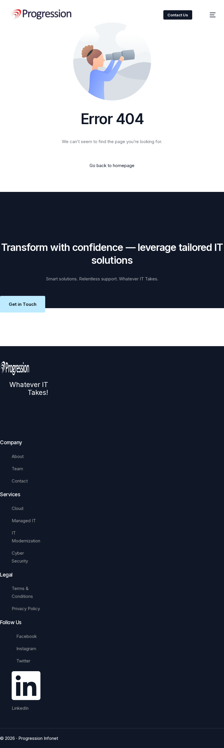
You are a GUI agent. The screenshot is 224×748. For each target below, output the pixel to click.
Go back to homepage (112, 165)
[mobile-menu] (208, 15)
